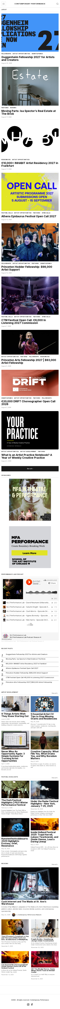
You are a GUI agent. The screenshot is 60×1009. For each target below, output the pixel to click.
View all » (55, 693)
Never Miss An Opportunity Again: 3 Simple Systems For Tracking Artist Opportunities (13, 756)
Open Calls (46, 213)
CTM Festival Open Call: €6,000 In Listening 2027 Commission (23, 321)
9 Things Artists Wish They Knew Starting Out (15, 715)
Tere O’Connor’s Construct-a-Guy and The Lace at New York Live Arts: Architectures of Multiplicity (15, 938)
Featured (5, 107)
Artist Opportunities (21, 53)
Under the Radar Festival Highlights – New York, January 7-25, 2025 (44, 803)
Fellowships (6, 53)
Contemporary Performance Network (29, 915)
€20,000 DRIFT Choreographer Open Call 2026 (28, 403)
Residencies (6, 159)
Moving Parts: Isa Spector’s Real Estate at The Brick (28, 112)
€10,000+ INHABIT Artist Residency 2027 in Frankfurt (29, 164)
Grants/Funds (37, 53)
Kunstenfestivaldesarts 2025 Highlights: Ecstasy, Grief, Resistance (14, 842)
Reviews (13, 107)
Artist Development (28, 451)
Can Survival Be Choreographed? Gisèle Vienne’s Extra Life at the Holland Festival (14, 966)
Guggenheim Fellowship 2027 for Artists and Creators (28, 58)
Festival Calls (7, 213)
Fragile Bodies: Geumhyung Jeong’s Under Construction (42, 940)
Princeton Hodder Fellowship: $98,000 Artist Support (26, 268)
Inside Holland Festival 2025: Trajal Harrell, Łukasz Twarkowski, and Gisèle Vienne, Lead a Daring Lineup (44, 837)
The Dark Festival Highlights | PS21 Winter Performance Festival (14, 802)
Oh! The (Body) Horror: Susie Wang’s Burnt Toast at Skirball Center (43, 970)
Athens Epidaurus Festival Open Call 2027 (28, 216)
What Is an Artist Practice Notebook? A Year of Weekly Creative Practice (26, 456)
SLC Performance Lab (8, 641)
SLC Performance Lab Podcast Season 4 (30, 641)
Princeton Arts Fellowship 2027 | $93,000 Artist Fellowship (28, 361)
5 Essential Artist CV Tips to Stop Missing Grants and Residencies (44, 716)
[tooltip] (28, 1004)
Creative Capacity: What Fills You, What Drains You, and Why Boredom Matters (45, 755)
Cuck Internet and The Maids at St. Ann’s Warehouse (23, 903)
